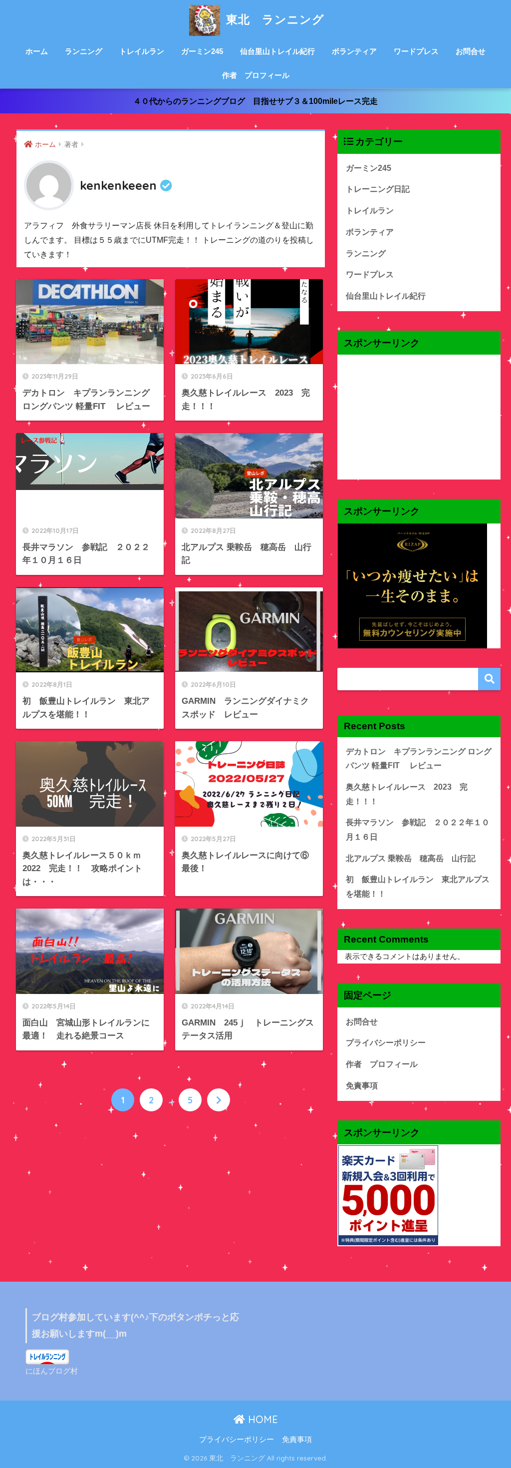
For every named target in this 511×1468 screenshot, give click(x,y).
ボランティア (354, 51)
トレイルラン (141, 51)
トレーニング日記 (378, 189)
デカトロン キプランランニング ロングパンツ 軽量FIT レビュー (419, 758)
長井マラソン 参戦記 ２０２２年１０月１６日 (418, 829)
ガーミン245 (202, 51)
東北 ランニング (273, 19)
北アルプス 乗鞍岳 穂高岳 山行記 (411, 858)
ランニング (83, 51)
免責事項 (362, 1085)
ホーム (36, 51)
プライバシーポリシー (386, 1042)
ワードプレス (416, 51)
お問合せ (471, 51)
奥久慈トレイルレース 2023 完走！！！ (407, 794)
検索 (489, 679)
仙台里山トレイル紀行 (277, 51)
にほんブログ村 (51, 1371)
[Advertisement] (419, 417)
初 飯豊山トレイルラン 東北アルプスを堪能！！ (418, 886)
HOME (261, 1419)
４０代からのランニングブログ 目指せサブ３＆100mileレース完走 (255, 101)
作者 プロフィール (255, 75)
